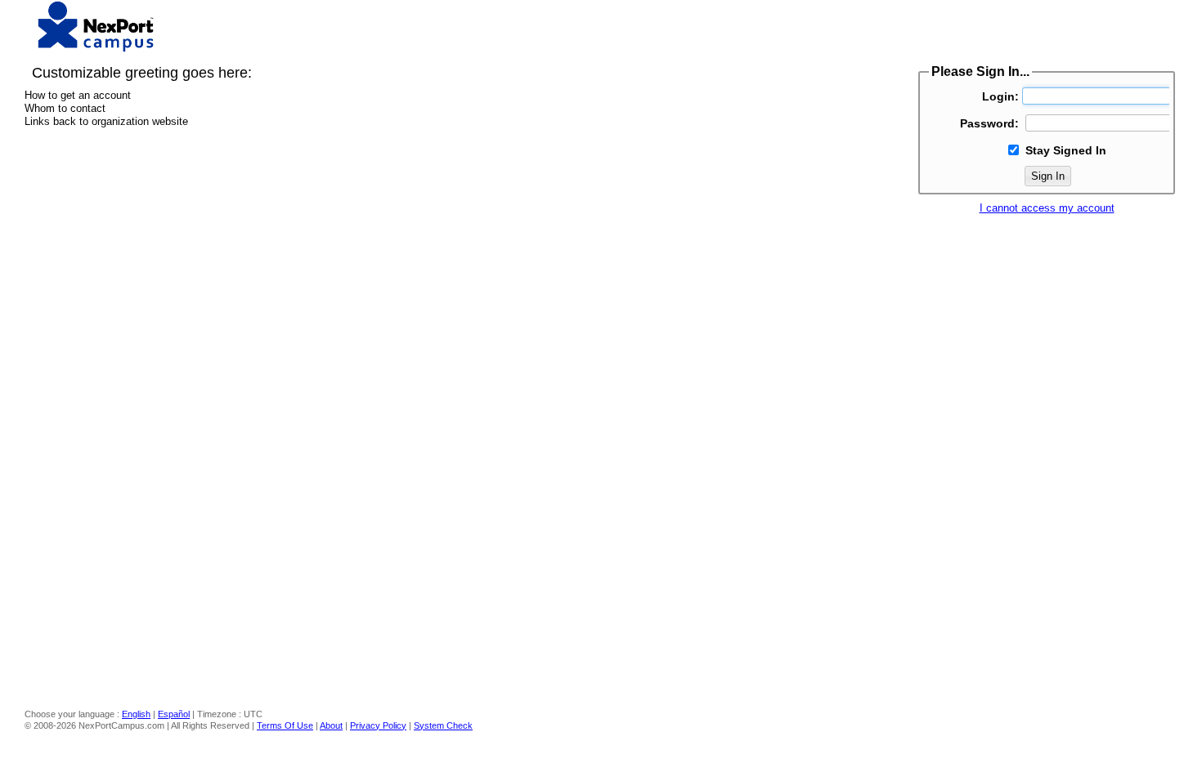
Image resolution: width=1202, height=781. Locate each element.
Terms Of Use (285, 725)
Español (174, 714)
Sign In (1048, 176)
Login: (1000, 96)
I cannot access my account (1047, 208)
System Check (443, 725)
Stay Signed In (1065, 150)
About (331, 725)
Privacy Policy (378, 725)
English (136, 714)
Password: (989, 123)
